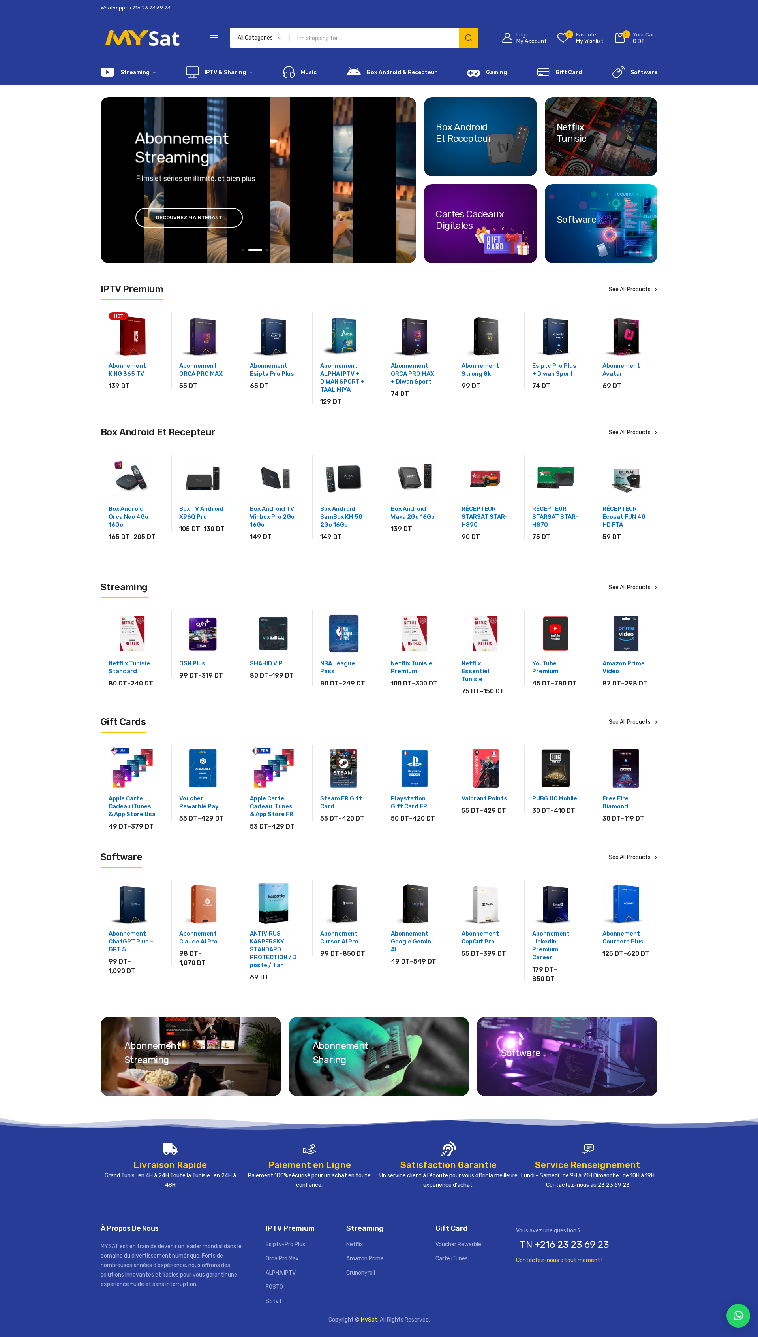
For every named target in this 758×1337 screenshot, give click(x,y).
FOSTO (274, 1287)
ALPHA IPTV (281, 1272)
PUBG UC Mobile (554, 798)
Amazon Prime (365, 1258)
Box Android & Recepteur (402, 72)
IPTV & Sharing (225, 72)
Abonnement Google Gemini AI (412, 941)
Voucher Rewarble (458, 1244)
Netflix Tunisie (572, 133)
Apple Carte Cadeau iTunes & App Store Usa (132, 806)
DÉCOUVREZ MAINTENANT (189, 217)
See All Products (630, 289)
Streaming (135, 72)
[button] (738, 1316)
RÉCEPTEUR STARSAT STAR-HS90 (485, 516)
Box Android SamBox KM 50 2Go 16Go (341, 516)
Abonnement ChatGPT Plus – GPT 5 (131, 941)
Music (309, 72)
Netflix (354, 1244)
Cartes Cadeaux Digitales (470, 220)
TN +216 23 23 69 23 (564, 1244)
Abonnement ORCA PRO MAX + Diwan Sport (412, 373)
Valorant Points (484, 798)
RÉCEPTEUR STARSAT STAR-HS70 (555, 516)
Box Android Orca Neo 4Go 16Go (128, 516)
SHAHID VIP (266, 663)
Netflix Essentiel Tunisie (475, 671)
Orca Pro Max (282, 1258)
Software (643, 72)
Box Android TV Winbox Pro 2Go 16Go (272, 516)
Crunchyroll (360, 1272)
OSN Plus (192, 663)
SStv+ (274, 1301)
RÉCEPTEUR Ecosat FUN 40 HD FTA (623, 516)
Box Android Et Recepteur (464, 133)
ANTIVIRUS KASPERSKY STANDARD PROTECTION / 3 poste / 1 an (273, 949)
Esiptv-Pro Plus (285, 1244)
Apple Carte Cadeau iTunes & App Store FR (271, 806)
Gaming (496, 72)
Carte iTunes (451, 1258)
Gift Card (568, 72)
